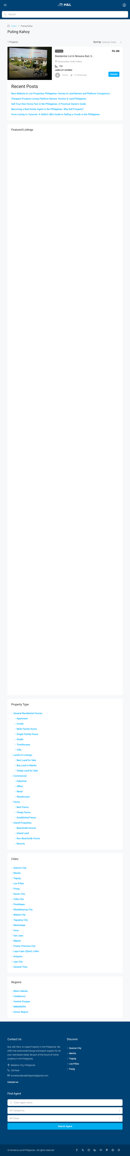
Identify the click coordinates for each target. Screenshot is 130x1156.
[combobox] (112, 42)
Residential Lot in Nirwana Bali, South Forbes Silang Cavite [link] (88, 56)
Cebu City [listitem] (18, 899)
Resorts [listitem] (21, 843)
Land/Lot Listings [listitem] (22, 755)
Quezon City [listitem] (19, 867)
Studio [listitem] (20, 739)
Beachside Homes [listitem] (26, 828)
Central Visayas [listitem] (21, 1001)
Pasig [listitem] (16, 888)
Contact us (12, 1082)
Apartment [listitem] (22, 718)
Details (114, 74)
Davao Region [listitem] (20, 1011)
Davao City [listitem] (19, 893)
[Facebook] (77, 1150)
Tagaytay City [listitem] (20, 920)
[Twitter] (83, 1150)
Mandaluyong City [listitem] (22, 909)
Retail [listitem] (20, 791)
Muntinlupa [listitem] (19, 925)
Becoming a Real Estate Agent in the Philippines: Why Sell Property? (47, 109)
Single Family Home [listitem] (27, 734)
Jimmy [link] (65, 75)
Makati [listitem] (17, 940)
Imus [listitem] (16, 930)
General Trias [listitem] (20, 966)
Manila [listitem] (17, 873)
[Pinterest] (107, 1150)
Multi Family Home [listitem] (27, 729)
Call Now (15, 1070)
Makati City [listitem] (19, 914)
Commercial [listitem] (19, 775)
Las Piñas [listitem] (18, 883)
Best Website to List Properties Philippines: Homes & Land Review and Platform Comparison (60, 93)
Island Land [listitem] (23, 833)
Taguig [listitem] (17, 878)
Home (14, 26)
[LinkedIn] (95, 1150)
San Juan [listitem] (18, 935)
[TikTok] (119, 1150)
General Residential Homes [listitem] (27, 713)
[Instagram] (89, 1150)
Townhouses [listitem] (23, 744)
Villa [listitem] (19, 749)
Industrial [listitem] (21, 781)
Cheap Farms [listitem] (24, 812)
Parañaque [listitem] (19, 904)
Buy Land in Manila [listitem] (26, 765)
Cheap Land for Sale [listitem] (27, 770)
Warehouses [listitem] (23, 796)
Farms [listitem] (16, 802)
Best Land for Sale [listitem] (26, 760)
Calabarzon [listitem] (19, 996)
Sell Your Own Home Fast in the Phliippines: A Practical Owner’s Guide (48, 104)
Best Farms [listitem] (23, 807)
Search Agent (65, 1126)
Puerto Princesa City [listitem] (24, 946)
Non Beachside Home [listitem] (28, 838)
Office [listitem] (20, 786)
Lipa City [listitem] (18, 961)
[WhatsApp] (113, 1150)
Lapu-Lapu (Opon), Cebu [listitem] (26, 951)
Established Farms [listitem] (26, 817)
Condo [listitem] (20, 723)
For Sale (59, 51)
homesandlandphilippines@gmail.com (29, 1075)
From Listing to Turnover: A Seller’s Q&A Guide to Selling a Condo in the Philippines (55, 114)
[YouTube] (101, 1150)
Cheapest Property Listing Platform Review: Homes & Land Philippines (48, 98)
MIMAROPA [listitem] (19, 1006)
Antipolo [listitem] (18, 956)
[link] (29, 63)
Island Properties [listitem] (22, 822)
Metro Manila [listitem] (20, 991)
